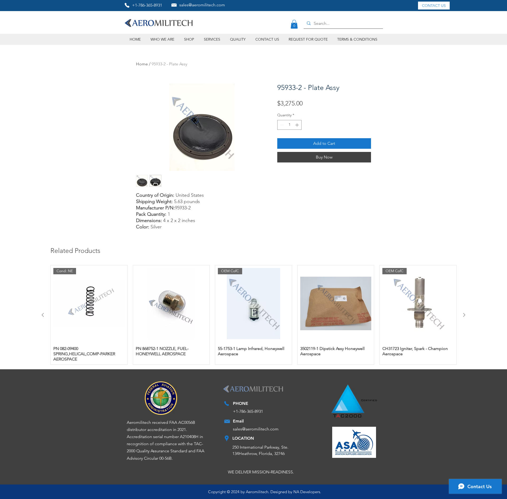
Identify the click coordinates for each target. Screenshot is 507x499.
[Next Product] (464, 315)
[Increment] (297, 124)
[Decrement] (281, 124)
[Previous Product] (43, 315)
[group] (253, 315)
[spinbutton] (289, 124)
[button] (294, 24)
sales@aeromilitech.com (202, 4)
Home (142, 63)
